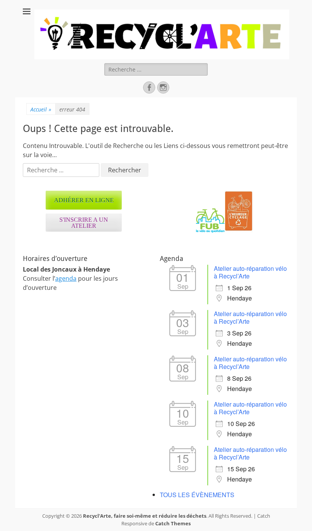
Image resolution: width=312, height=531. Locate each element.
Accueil (40, 109)
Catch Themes (173, 523)
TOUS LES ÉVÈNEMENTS (197, 494)
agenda (65, 278)
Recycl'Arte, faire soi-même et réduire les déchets (144, 515)
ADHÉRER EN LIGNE (84, 200)
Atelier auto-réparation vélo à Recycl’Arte (250, 272)
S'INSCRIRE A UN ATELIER (83, 222)
